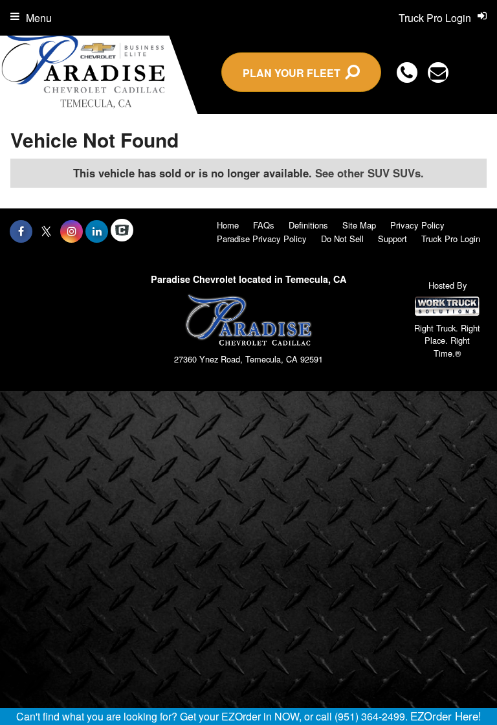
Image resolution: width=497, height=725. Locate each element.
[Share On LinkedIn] (96, 231)
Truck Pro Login (450, 238)
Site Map (359, 225)
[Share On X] (46, 231)
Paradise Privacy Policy (262, 238)
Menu (39, 17)
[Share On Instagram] (71, 231)
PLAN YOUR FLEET (294, 72)
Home (228, 225)
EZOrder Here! (445, 716)
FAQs (263, 225)
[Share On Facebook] (21, 231)
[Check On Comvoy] (122, 231)
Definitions (308, 225)
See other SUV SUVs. (369, 173)
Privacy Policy (417, 225)
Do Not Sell (342, 238)
